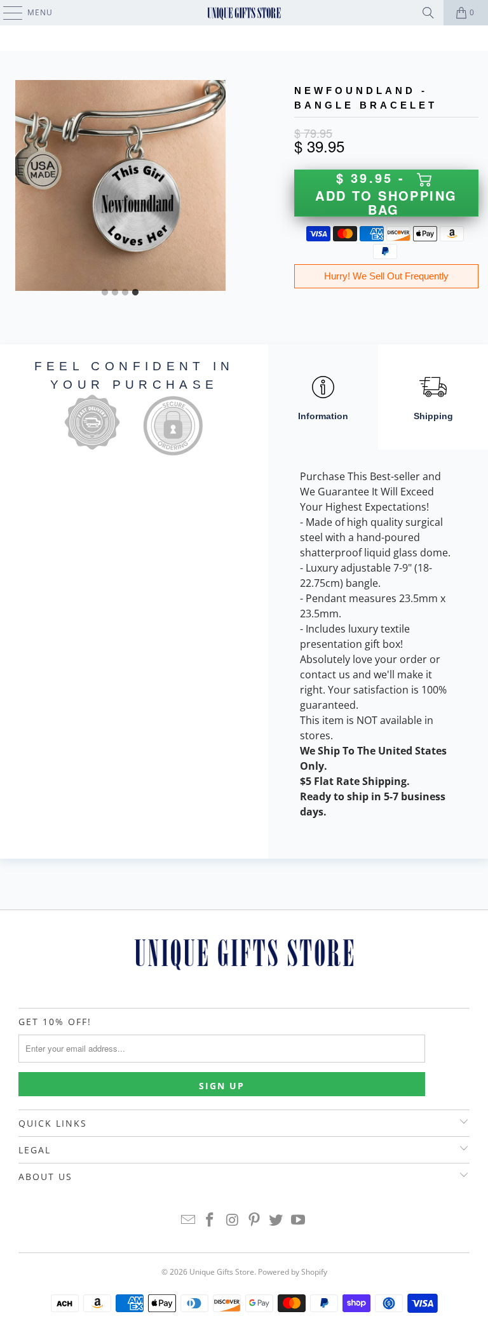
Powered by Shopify (292, 1271)
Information (323, 416)
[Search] (428, 12)
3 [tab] (125, 292)
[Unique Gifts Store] (244, 12)
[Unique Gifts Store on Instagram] (232, 1220)
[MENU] (6, 12)
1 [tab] (105, 292)
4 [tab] (135, 292)
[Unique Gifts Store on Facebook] (210, 1220)
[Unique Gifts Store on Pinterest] (254, 1220)
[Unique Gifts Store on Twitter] (276, 1220)
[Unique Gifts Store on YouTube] (298, 1220)
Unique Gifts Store (221, 1271)
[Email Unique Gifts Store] (188, 1220)
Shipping (433, 416)
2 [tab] (115, 292)
